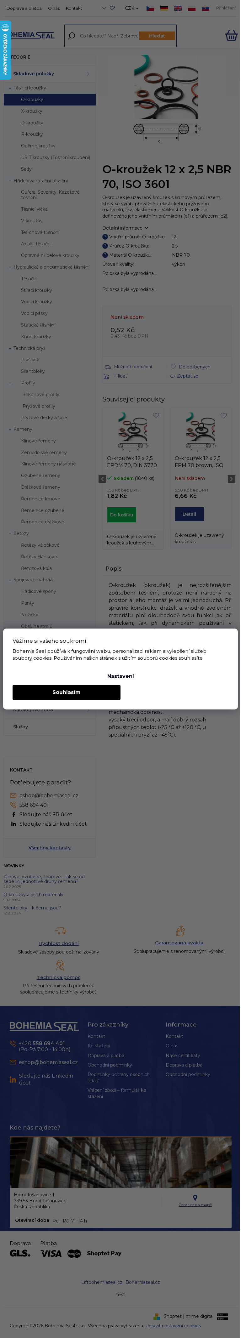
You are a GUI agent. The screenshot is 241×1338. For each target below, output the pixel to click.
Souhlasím (66, 692)
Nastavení (120, 676)
